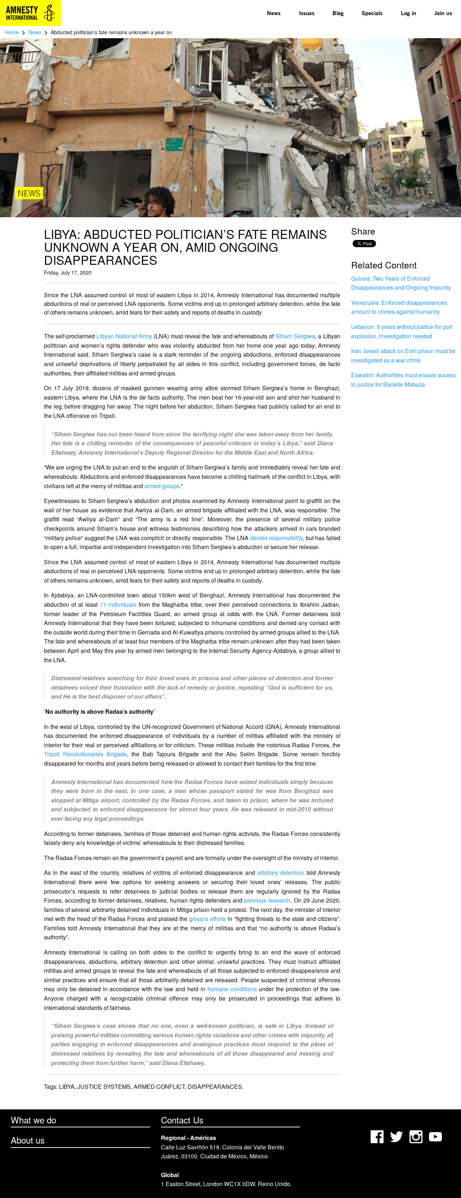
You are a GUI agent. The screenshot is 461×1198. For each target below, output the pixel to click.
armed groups (162, 486)
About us (28, 1140)
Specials (372, 13)
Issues (306, 13)
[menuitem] (274, 13)
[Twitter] (397, 1136)
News (274, 13)
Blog (338, 13)
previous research (267, 900)
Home (12, 32)
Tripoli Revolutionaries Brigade (85, 754)
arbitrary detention (280, 872)
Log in (408, 13)
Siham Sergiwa (295, 336)
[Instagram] (417, 1136)
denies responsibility (276, 538)
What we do (33, 1119)
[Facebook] (378, 1136)
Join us (443, 13)
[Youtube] (436, 1136)
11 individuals (118, 604)
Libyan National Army (124, 336)
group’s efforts (207, 918)
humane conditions (232, 989)
